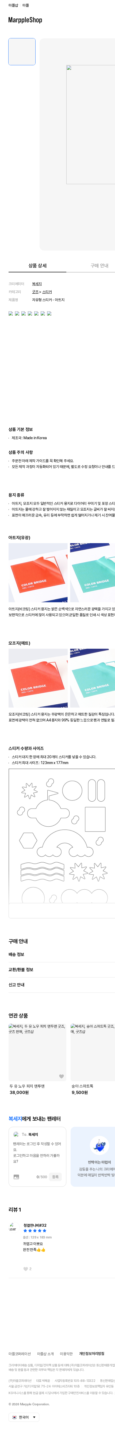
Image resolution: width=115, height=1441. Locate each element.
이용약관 (66, 1354)
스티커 (47, 292)
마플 (25, 5)
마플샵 (13, 5)
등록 (55, 1177)
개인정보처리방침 (91, 1353)
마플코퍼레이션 (20, 1354)
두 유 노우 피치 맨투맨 (27, 1086)
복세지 (36, 284)
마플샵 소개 (45, 1354)
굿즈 (35, 292)
